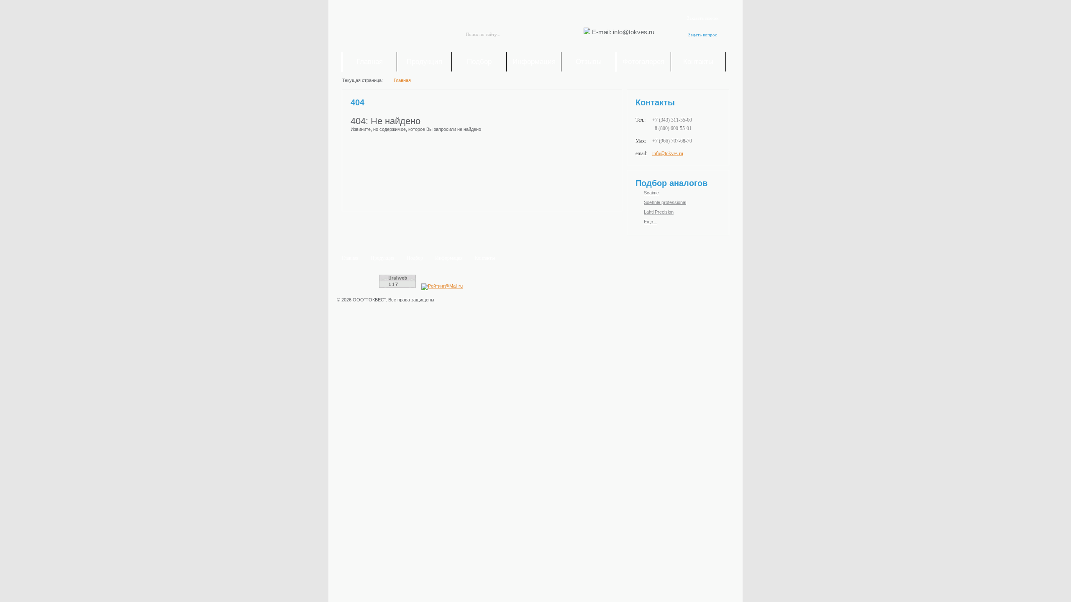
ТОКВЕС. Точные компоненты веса (389, 27)
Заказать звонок (702, 17)
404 (357, 102)
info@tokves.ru (667, 153)
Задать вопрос (702, 34)
